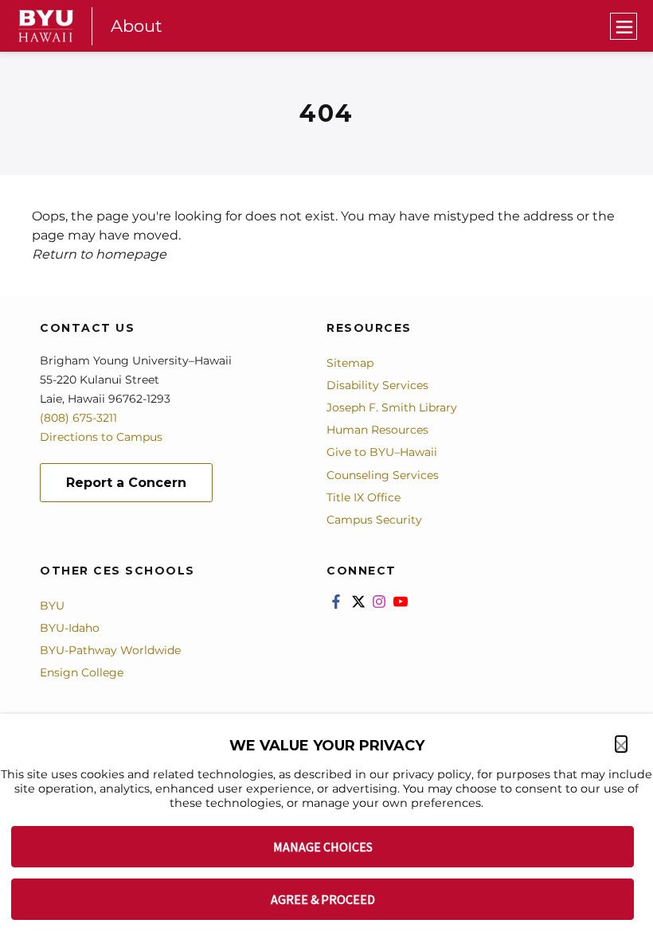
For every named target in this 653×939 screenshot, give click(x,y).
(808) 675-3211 (78, 418)
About (136, 26)
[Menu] (623, 26)
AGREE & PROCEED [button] (323, 899)
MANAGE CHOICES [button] (323, 847)
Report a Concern (126, 482)
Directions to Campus (101, 437)
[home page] (46, 26)
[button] (621, 744)
